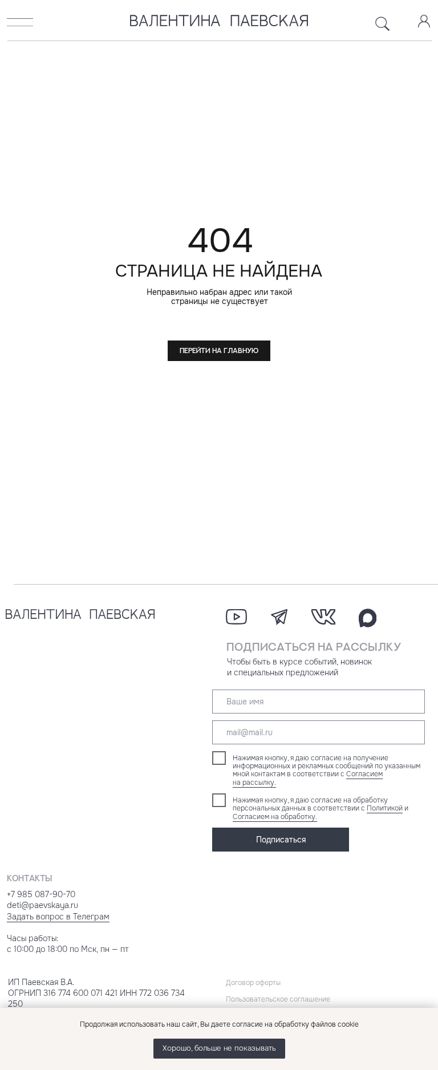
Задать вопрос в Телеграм (58, 916)
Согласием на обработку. (275, 816)
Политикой (385, 808)
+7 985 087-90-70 (41, 894)
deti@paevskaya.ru (42, 905)
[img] (20, 22)
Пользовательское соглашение (278, 999)
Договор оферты (253, 982)
